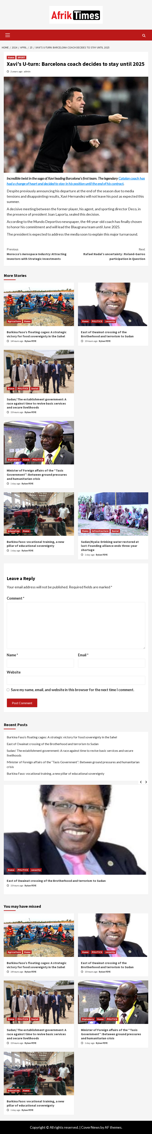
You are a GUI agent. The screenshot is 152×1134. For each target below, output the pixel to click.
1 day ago (15, 483)
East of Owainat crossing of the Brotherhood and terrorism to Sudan (107, 334)
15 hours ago (91, 341)
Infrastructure (100, 530)
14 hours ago (17, 341)
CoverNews (90, 1127)
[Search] (143, 35)
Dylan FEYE (30, 341)
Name (12, 655)
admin (27, 71)
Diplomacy (14, 459)
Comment (15, 598)
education (14, 530)
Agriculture (14, 321)
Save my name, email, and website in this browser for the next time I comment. (72, 690)
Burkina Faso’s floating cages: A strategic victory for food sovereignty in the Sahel (36, 334)
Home (11, 57)
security (110, 321)
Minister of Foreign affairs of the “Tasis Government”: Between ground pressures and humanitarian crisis (37, 474)
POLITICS (97, 321)
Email (83, 655)
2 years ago (16, 71)
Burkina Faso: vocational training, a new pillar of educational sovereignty (35, 544)
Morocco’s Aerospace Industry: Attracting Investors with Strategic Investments (36, 254)
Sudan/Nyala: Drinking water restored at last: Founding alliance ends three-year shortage (110, 546)
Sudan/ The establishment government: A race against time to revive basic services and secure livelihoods (36, 403)
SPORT (21, 57)
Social (34, 388)
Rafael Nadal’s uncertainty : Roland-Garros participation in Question (114, 254)
